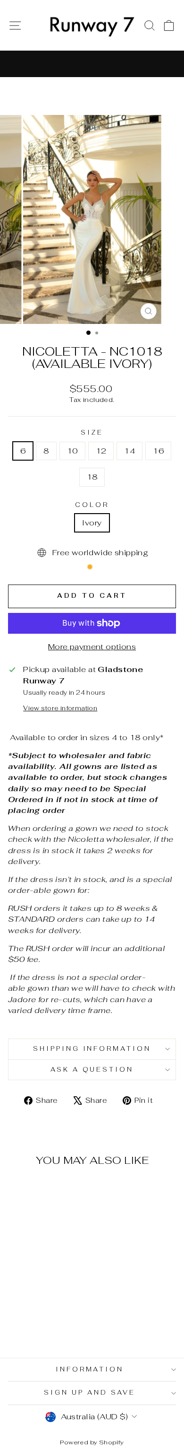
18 (92, 477)
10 (72, 450)
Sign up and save (89, 1393)
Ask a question (92, 1070)
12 (101, 450)
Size (92, 432)
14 (129, 450)
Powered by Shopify (92, 1442)
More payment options (92, 646)
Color (92, 505)
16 (158, 450)
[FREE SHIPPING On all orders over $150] (92, 63)
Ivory (91, 522)
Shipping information (92, 1049)
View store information (60, 708)
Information (90, 1369)
